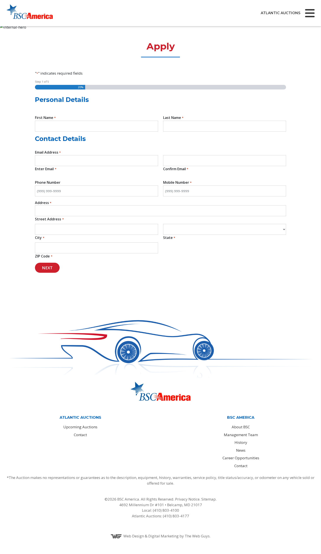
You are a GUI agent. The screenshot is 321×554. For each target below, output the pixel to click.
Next (47, 267)
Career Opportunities (241, 457)
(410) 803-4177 (176, 515)
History (241, 442)
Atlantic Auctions (280, 13)
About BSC (241, 426)
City (38, 237)
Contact (80, 434)
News (240, 450)
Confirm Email (174, 168)
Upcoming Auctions (80, 426)
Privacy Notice (187, 499)
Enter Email (44, 168)
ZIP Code (42, 256)
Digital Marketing (163, 536)
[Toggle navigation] (309, 13)
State (168, 237)
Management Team (241, 434)
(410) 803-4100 (165, 510)
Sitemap (208, 499)
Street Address (48, 219)
